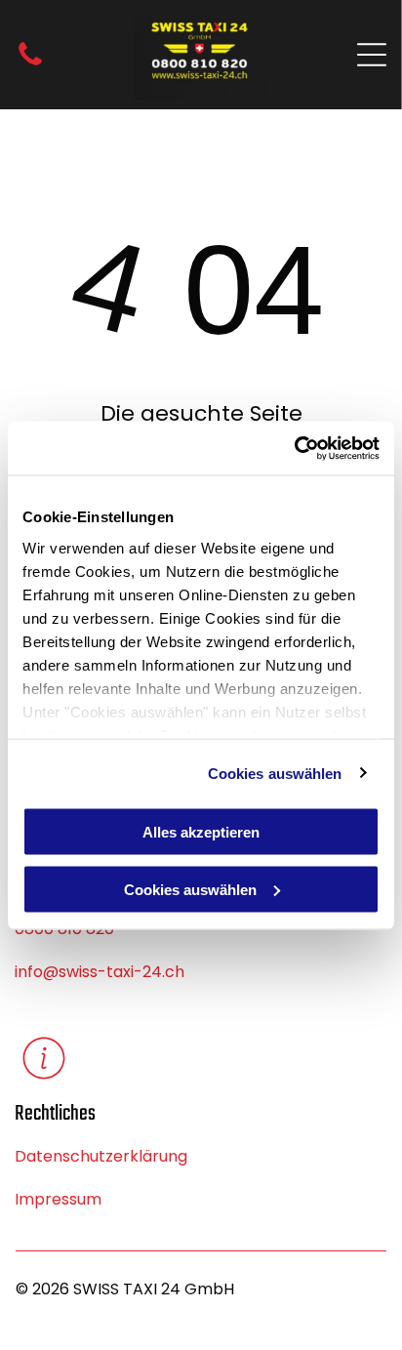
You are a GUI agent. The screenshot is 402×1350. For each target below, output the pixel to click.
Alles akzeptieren (201, 832)
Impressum (58, 1199)
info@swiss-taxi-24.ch (99, 972)
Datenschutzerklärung (101, 1156)
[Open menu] (371, 54)
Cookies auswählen (275, 772)
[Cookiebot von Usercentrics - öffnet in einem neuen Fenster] (294, 448)
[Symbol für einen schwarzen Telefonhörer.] (30, 64)
